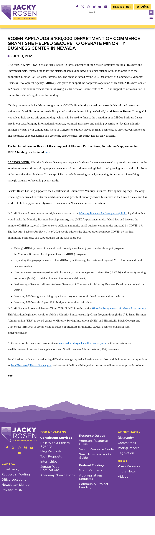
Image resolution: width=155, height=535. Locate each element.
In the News (127, 471)
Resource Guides (92, 435)
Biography (126, 437)
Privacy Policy (12, 489)
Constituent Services (56, 437)
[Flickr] (105, 6)
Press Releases (129, 466)
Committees (127, 442)
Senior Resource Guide (96, 449)
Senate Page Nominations (49, 468)
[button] (150, 17)
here (47, 152)
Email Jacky (10, 469)
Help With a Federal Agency (55, 444)
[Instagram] (88, 6)
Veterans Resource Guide (93, 442)
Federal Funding (91, 465)
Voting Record (129, 448)
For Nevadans (53, 432)
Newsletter (121, 7)
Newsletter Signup (16, 484)
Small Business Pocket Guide (96, 456)
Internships (48, 461)
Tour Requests (51, 456)
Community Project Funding (93, 486)
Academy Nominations (57, 475)
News (122, 460)
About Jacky (129, 432)
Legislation (126, 453)
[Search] (151, 12)
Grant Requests (90, 470)
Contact (9, 463)
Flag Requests (51, 451)
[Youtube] (100, 6)
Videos (123, 476)
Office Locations (14, 479)
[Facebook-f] (77, 6)
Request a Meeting (16, 474)
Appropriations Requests (90, 477)
